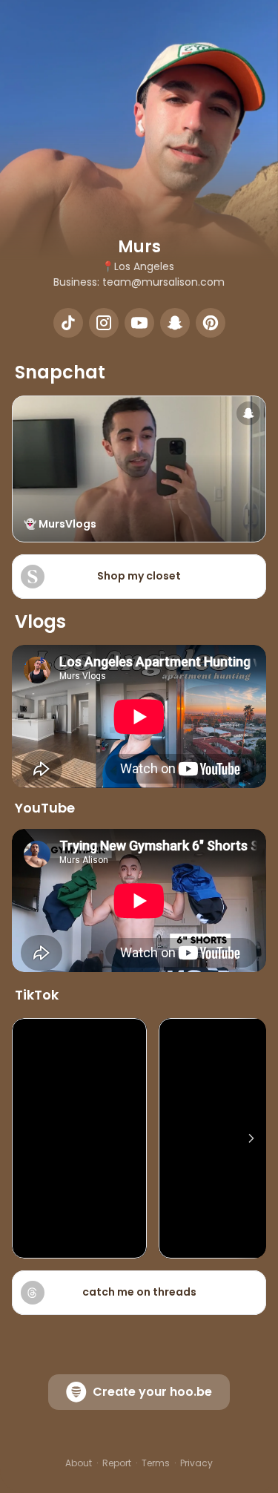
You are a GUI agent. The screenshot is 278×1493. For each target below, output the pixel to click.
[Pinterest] (210, 323)
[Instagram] (104, 323)
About (78, 1463)
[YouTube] (139, 323)
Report (116, 1463)
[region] (139, 1138)
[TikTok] (68, 323)
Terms (156, 1463)
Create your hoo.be (152, 1391)
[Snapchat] (175, 323)
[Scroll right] (251, 1138)
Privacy (196, 1463)
